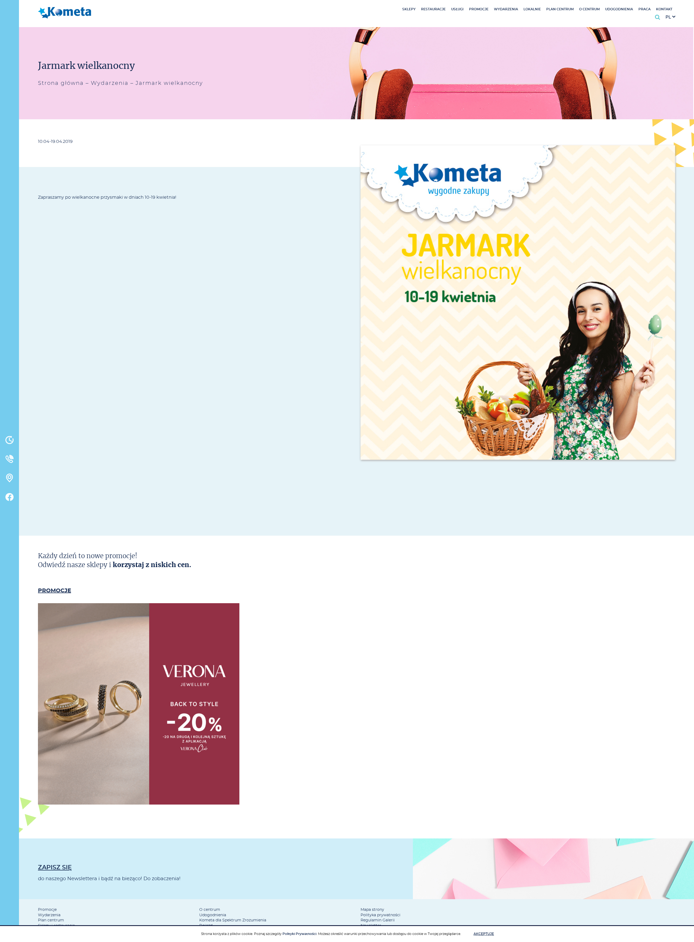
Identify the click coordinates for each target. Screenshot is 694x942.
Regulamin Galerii (378, 920)
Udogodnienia (619, 9)
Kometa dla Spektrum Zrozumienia (232, 920)
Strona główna (61, 83)
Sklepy (409, 9)
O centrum (589, 9)
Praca (644, 9)
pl (668, 17)
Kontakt (664, 9)
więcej (139, 726)
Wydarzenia (506, 9)
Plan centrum (560, 9)
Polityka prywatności (380, 915)
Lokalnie (532, 9)
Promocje (479, 9)
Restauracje (433, 9)
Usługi (457, 9)
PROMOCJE (54, 590)
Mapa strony (372, 910)
